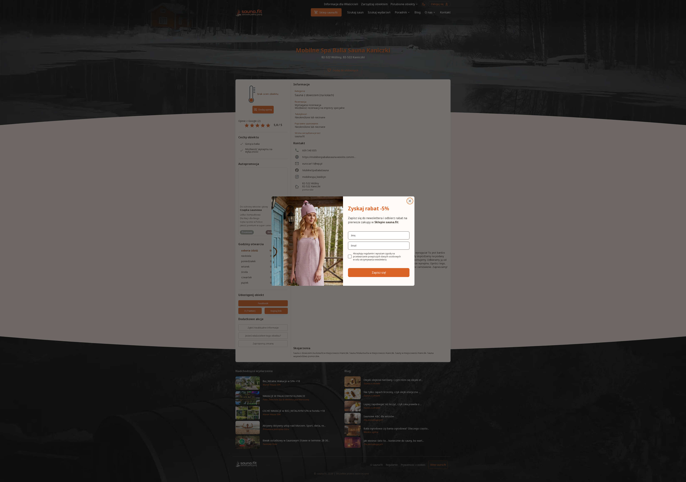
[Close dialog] (410, 201)
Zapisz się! (379, 273)
